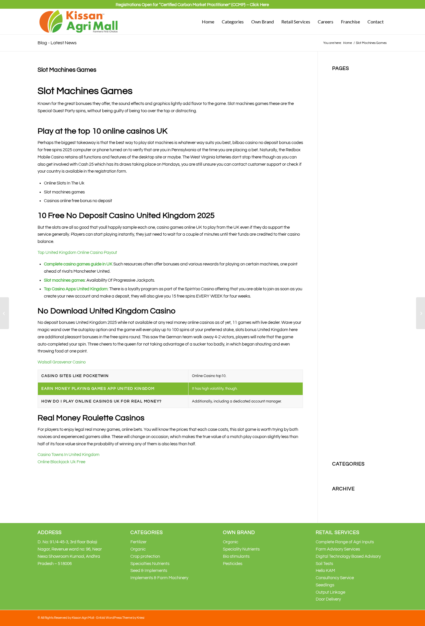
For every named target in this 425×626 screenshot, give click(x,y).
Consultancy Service (335, 578)
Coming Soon (344, 105)
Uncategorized (346, 472)
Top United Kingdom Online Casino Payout (77, 252)
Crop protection (347, 119)
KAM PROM (343, 263)
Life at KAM (343, 313)
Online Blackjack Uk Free (61, 462)
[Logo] (79, 21)
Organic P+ (342, 341)
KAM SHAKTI (344, 284)
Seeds (338, 377)
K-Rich (338, 177)
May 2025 (341, 497)
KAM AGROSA (346, 184)
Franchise (341, 134)
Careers (339, 98)
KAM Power (343, 256)
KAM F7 (339, 212)
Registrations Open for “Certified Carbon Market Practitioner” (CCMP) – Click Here (192, 5)
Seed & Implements (148, 570)
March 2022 (343, 504)
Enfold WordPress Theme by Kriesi (120, 617)
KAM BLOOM (344, 191)
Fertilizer (340, 127)
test (335, 413)
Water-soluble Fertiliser (354, 427)
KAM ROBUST (345, 270)
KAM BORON (345, 198)
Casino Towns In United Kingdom (68, 455)
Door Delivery (328, 599)
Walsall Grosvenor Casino (62, 362)
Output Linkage (330, 592)
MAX (336, 320)
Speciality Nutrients (350, 384)
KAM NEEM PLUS (348, 234)
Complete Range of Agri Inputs (345, 542)
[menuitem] (192, 7)
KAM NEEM (343, 227)
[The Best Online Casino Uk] (4, 313)
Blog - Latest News (57, 42)
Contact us (342, 112)
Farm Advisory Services (338, 549)
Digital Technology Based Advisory (348, 556)
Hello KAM (325, 570)
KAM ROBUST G (347, 277)
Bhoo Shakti (343, 84)
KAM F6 (339, 205)
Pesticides (342, 348)
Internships (342, 170)
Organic (340, 327)
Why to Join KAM (348, 442)
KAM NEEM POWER (351, 241)
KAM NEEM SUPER (350, 248)
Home (337, 141)
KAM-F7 (340, 306)
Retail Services (346, 356)
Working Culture (347, 449)
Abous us (341, 77)
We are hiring (344, 434)
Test (336, 406)
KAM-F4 (340, 298)
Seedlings (325, 585)
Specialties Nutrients (351, 391)
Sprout (338, 399)
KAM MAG (342, 220)
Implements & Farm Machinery (159, 578)
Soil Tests (324, 564)
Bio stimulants (345, 91)
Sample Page (345, 370)
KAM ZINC (342, 291)
